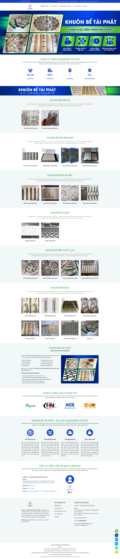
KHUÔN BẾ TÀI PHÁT (60, 348)
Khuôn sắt (89, 338)
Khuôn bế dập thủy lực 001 (30, 278)
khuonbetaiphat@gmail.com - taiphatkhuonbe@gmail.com (41, 491)
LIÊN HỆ (84, 6)
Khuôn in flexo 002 (50, 240)
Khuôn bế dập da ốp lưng (30, 128)
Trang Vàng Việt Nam (75, 556)
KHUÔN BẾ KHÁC (60, 287)
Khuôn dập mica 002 (50, 315)
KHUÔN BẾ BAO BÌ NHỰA (60, 137)
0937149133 (32, 485)
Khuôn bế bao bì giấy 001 (30, 203)
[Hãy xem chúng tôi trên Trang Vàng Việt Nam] (116, 552)
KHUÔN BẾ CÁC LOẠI (65, 6)
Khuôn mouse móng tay (70, 338)
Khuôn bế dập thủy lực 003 (70, 278)
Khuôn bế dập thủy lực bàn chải (89, 278)
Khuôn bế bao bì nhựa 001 (30, 165)
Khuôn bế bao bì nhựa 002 (50, 165)
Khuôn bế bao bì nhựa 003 (70, 165)
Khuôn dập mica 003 (69, 315)
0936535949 (30, 488)
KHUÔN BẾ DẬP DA (60, 100)
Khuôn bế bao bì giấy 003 (70, 203)
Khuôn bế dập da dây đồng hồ (50, 128)
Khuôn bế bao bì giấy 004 (90, 203)
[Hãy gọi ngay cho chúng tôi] (116, 535)
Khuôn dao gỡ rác (30, 338)
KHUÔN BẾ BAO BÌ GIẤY (60, 175)
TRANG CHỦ (44, 6)
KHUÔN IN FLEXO (60, 212)
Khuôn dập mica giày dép (89, 315)
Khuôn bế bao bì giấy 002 (50, 203)
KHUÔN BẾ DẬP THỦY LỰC (60, 250)
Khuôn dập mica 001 (30, 315)
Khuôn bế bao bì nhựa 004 (90, 165)
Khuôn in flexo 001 (30, 240)
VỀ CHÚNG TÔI (54, 6)
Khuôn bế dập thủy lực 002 (50, 278)
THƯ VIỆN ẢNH (77, 6)
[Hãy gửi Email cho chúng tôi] (116, 548)
